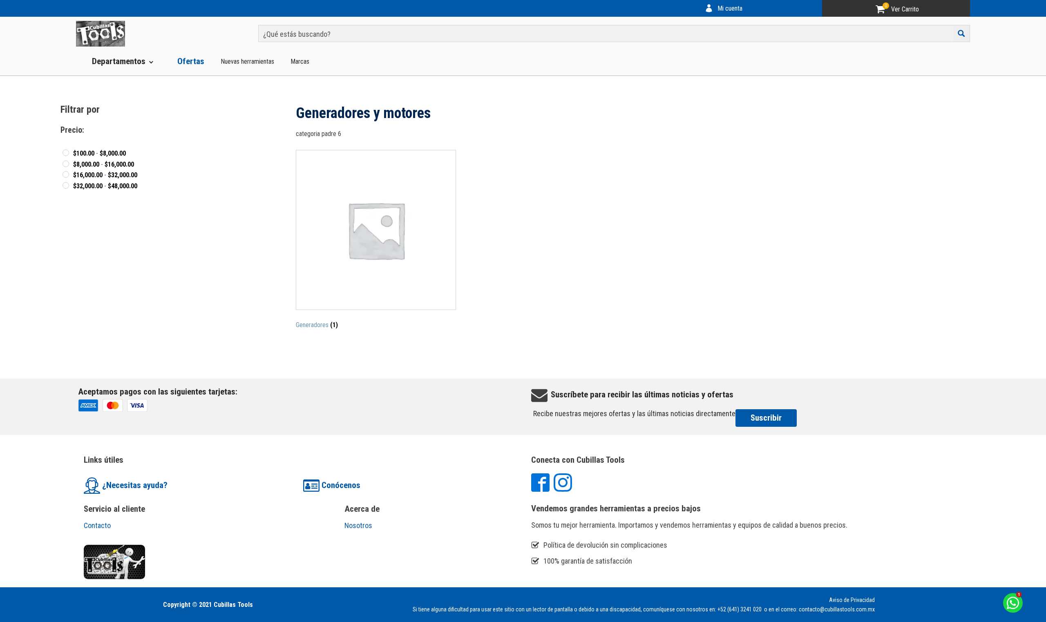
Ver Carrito (905, 9)
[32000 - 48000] (66, 185)
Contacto (97, 525)
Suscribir (766, 418)
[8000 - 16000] (66, 164)
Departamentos (118, 61)
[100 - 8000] (66, 152)
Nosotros (358, 525)
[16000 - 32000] (66, 174)
